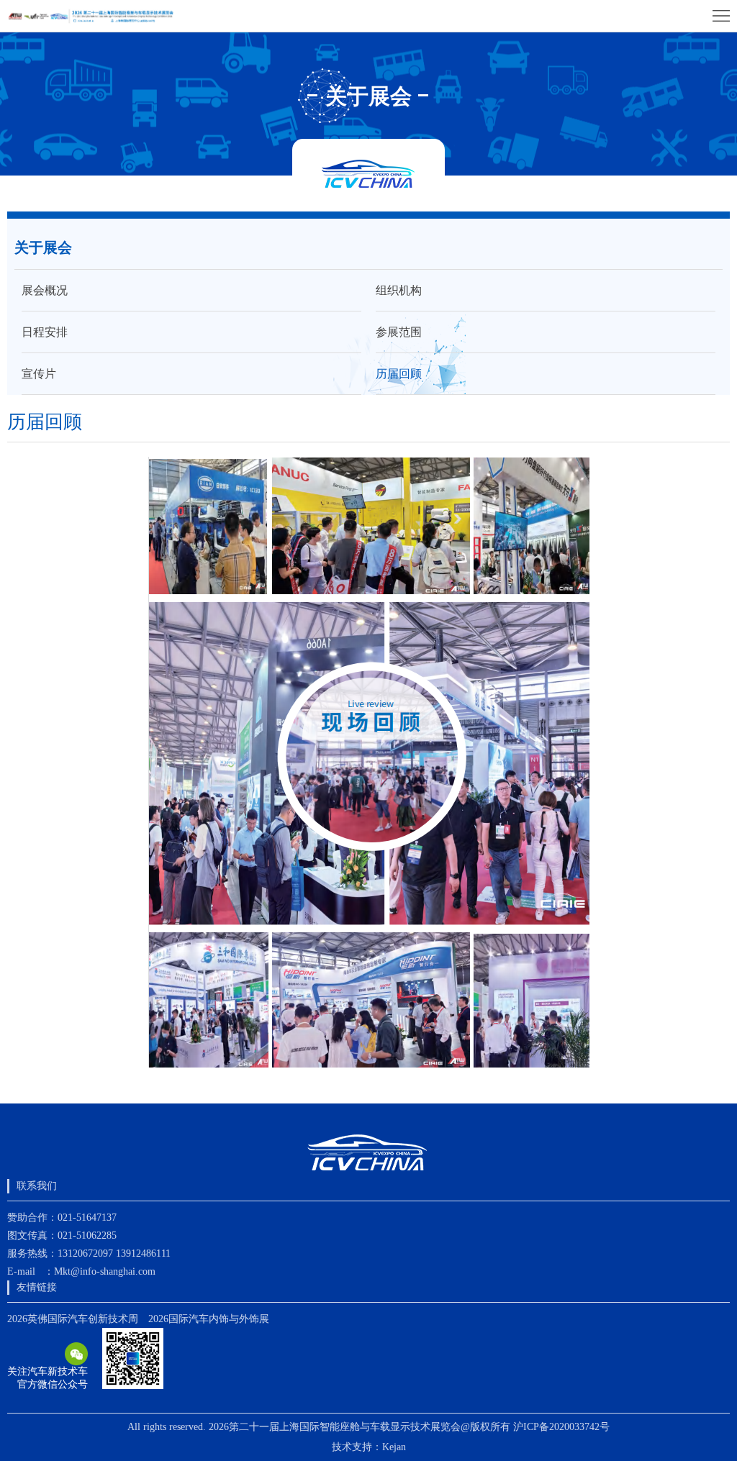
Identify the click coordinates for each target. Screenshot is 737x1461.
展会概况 (45, 290)
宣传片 (39, 374)
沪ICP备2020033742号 (561, 1426)
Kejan (394, 1447)
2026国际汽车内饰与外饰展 (208, 1319)
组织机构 (399, 290)
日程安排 (45, 332)
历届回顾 (399, 374)
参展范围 (399, 332)
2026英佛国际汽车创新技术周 (72, 1319)
